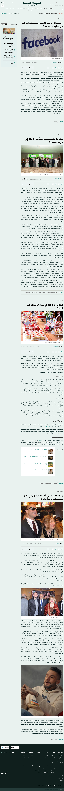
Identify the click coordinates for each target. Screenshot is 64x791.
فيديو (10, 8)
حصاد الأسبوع (38, 768)
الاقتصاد (41, 8)
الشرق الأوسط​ (51, 8)
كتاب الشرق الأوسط (45, 759)
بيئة (24, 759)
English (59, 2)
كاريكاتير (46, 757)
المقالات (47, 755)
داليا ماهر (57, 543)
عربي (62, 2)
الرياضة (18, 8)
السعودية (28, 292)
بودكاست (6, 8)
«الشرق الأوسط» (55, 62)
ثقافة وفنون (37, 8)
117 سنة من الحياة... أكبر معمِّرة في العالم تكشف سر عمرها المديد (8, 38)
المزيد (28, 10)
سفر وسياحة (53, 770)
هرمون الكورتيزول (48, 426)
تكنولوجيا (27, 8)
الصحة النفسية (48, 483)
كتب (32, 755)
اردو (53, 2)
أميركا (55, 121)
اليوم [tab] (6, 24)
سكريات (41, 483)
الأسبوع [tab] (3, 24)
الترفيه (44, 292)
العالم (47, 8)
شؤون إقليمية (61, 762)
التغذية (55, 483)
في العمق (14, 8)
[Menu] (62, 9)
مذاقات (54, 768)
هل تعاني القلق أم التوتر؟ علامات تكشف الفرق (37, 449)
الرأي (44, 8)
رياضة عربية (46, 770)
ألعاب (31, 10)
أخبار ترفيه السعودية (52, 292)
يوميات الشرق (60, 18)
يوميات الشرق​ (22, 8)
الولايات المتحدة (53, 755)
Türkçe (56, 2)
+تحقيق (39, 772)
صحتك (24, 755)
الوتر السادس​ (30, 757)
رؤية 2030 (34, 292)
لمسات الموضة (53, 772)
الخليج (61, 757)
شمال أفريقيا (60, 759)
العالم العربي (61, 755)
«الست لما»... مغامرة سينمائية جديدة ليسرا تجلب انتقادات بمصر (9, 51)
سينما (32, 759)
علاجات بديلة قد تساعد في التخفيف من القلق (37, 470)
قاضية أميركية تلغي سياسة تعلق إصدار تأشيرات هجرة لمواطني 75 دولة (43, 13)
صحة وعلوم (32, 8)
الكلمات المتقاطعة (60, 778)
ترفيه (40, 292)
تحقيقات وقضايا (37, 770)
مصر (52, 739)
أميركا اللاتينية (53, 762)
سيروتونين (40, 440)
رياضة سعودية (45, 768)
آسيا (54, 759)
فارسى (51, 2)
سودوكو (61, 780)
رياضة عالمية (46, 772)
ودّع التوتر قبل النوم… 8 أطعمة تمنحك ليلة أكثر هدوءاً (35, 456)
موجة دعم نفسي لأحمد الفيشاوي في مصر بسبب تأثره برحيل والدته (8, 45)
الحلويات (61, 393)
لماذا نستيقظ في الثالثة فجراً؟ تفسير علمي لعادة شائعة (8, 57)
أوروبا (54, 757)
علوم (24, 757)
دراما (56, 739)
